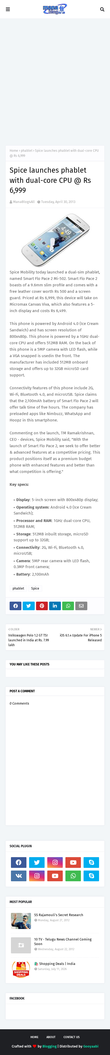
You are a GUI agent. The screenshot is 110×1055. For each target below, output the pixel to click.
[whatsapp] (73, 876)
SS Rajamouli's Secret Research (58, 915)
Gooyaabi (91, 1046)
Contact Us (72, 1037)
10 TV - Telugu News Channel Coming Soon (63, 941)
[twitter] (37, 862)
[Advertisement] (55, 82)
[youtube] (73, 862)
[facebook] (18, 862)
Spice (35, 588)
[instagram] (55, 862)
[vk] (18, 876)
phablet (26, 151)
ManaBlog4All (24, 202)
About (51, 1037)
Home (14, 151)
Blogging (49, 1046)
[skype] (91, 862)
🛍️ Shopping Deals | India (54, 964)
